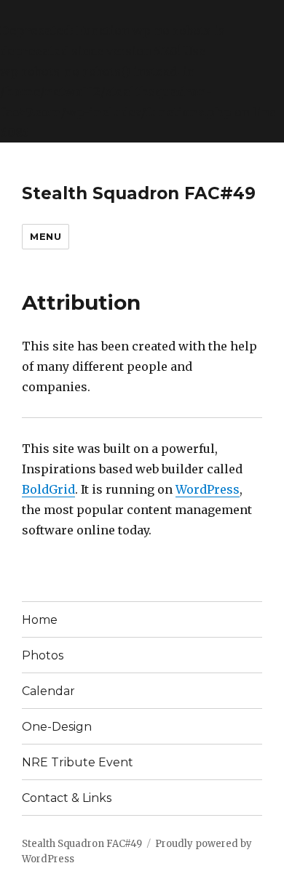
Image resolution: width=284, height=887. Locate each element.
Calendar (48, 691)
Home (40, 620)
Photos (42, 655)
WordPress (207, 489)
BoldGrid (48, 489)
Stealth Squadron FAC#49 (139, 193)
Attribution (81, 302)
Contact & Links (66, 798)
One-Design (57, 727)
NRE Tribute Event (77, 762)
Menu (45, 236)
